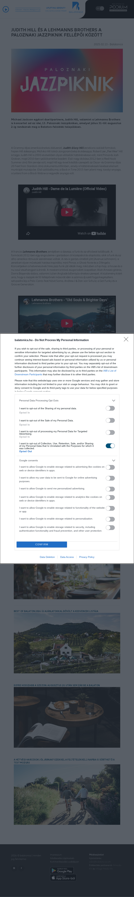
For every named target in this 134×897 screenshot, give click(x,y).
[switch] (110, 408)
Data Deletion (47, 557)
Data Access (67, 557)
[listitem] (67, 400)
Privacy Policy (86, 557)
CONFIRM (41, 544)
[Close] (127, 340)
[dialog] (67, 449)
